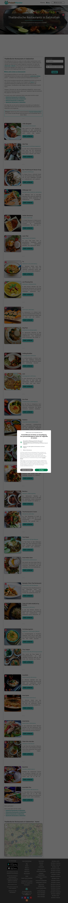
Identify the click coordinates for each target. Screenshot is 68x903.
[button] (34, 450)
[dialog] (34, 451)
